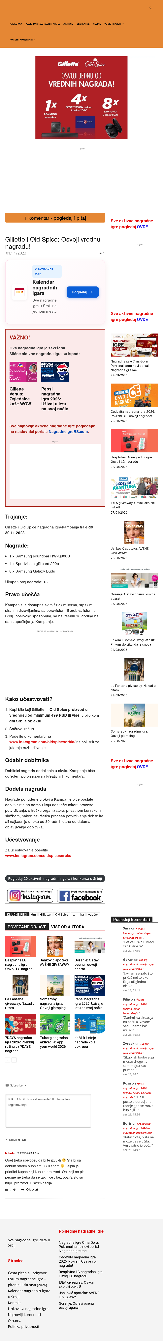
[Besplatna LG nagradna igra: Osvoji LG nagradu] (20, 946)
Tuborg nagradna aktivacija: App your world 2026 (54, 1042)
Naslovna (16, 23)
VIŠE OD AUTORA (67, 927)
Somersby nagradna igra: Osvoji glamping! (53, 1003)
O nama (14, 1320)
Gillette (45, 914)
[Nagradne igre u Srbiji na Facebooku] (80, 895)
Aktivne (68, 23)
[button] (150, 7)
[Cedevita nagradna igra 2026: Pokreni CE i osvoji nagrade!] (134, 395)
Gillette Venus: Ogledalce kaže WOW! (21, 396)
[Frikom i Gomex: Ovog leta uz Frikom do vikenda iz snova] (134, 623)
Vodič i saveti (112, 23)
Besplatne (83, 23)
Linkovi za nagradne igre (28, 1308)
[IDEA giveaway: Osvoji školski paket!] (134, 486)
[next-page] (14, 1060)
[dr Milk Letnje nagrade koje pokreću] (90, 1024)
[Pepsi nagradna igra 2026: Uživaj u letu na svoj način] (90, 985)
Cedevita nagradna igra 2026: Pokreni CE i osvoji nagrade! (78, 1261)
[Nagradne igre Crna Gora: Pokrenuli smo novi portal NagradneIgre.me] (134, 345)
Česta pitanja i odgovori (28, 1273)
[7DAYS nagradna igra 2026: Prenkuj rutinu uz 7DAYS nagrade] (20, 1024)
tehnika (78, 914)
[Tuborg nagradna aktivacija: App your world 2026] (55, 1024)
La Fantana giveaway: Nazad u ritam (20, 1003)
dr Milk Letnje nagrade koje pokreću (85, 1042)
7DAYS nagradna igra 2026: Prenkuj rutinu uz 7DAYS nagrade (19, 1044)
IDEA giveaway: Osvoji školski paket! (76, 1284)
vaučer (93, 914)
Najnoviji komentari (24, 1314)
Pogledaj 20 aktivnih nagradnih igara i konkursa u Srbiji (55, 878)
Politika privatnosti (23, 1326)
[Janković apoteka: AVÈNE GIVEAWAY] (55, 946)
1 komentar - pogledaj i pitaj (55, 217)
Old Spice (61, 914)
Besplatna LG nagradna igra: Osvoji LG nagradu (19, 964)
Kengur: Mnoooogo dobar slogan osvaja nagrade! (137, 933)
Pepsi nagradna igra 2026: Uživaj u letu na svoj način (54, 399)
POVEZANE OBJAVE (27, 927)
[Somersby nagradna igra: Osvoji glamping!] (55, 985)
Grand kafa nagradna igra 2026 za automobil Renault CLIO (137, 1128)
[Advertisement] (81, 178)
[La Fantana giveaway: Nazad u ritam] (20, 985)
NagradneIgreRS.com (68, 431)
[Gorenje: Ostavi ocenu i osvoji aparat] (90, 946)
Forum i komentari (21, 39)
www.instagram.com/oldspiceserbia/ (42, 741)
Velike (97, 23)
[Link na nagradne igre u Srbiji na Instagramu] (30, 895)
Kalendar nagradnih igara (43, 23)
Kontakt (14, 1302)
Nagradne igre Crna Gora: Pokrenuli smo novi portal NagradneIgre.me (130, 365)
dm (33, 914)
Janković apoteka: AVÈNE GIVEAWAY (54, 962)
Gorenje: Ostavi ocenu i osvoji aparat (87, 964)
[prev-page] (7, 1060)
